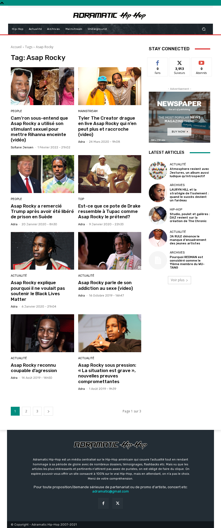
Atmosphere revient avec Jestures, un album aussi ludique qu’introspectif (189, 172)
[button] (204, 29)
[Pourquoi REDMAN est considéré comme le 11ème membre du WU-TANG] (158, 260)
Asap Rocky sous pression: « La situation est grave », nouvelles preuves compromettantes (107, 373)
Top (81, 199)
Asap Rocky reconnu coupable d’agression (34, 367)
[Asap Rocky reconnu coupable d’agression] (42, 333)
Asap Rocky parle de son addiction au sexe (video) (105, 285)
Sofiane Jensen (22, 147)
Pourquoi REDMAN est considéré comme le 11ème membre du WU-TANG (187, 262)
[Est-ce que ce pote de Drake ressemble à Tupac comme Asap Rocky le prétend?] (109, 174)
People (16, 111)
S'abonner (201, 62)
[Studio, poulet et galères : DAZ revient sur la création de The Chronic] (158, 215)
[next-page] (48, 411)
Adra (81, 142)
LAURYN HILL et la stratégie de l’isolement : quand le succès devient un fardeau (189, 195)
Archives (177, 185)
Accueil (16, 47)
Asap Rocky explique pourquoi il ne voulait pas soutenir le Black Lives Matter (38, 291)
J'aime (158, 62)
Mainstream (88, 111)
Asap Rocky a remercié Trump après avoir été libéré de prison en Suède (42, 211)
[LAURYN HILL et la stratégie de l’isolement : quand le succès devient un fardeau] (158, 193)
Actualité (19, 275)
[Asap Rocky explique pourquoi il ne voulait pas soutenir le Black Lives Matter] (42, 251)
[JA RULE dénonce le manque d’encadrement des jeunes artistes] (158, 238)
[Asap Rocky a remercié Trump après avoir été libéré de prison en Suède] (42, 174)
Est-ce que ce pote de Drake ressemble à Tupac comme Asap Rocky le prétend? (109, 211)
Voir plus (177, 280)
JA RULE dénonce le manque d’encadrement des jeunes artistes (188, 240)
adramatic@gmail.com (110, 491)
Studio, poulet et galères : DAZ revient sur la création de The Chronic (190, 217)
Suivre (179, 62)
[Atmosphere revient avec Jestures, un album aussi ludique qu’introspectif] (158, 170)
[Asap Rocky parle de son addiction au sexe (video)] (109, 251)
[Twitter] (117, 503)
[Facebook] (103, 503)
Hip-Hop (176, 209)
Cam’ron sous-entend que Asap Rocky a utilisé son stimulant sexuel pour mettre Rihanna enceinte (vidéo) (39, 129)
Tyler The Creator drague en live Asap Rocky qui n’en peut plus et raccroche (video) (107, 126)
